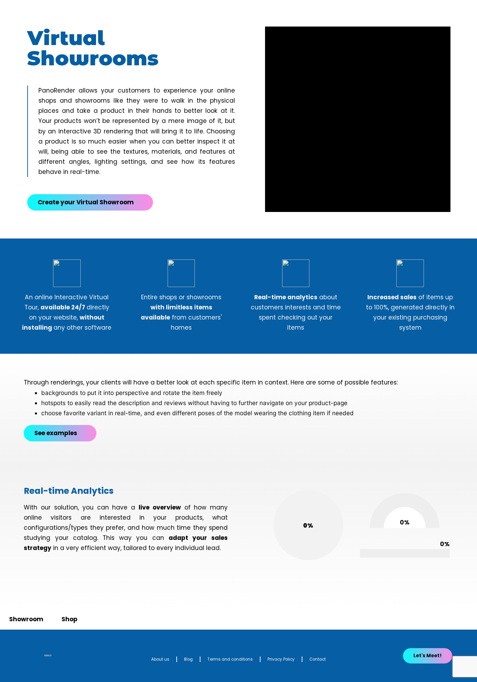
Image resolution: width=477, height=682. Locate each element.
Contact (317, 659)
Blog (188, 659)
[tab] (26, 619)
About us (160, 659)
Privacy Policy (281, 659)
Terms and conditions (230, 659)
